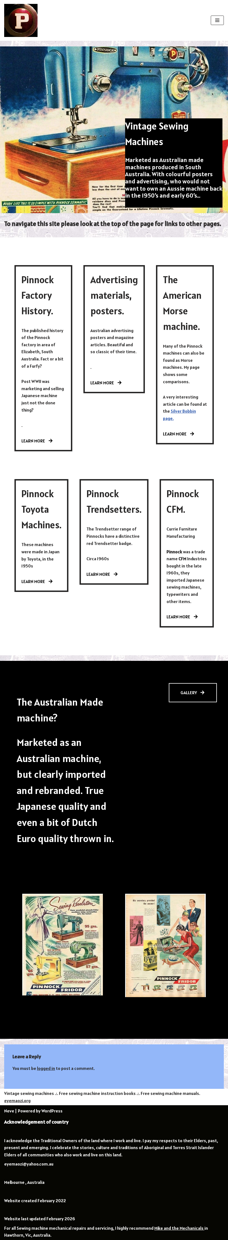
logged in (46, 1068)
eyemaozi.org (17, 1100)
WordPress (52, 1111)
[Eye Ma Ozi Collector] (21, 20)
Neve (9, 1111)
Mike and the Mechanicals (179, 1228)
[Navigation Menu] (217, 20)
